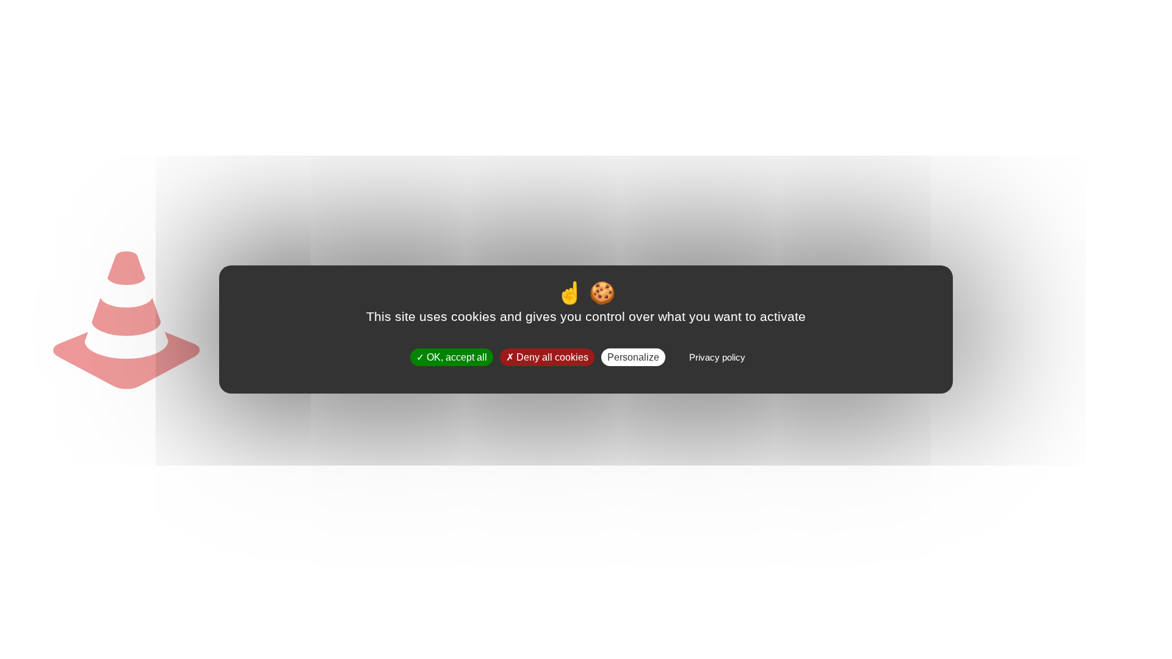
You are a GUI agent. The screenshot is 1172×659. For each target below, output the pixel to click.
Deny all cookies (551, 357)
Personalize (633, 357)
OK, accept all (455, 357)
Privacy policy (717, 357)
